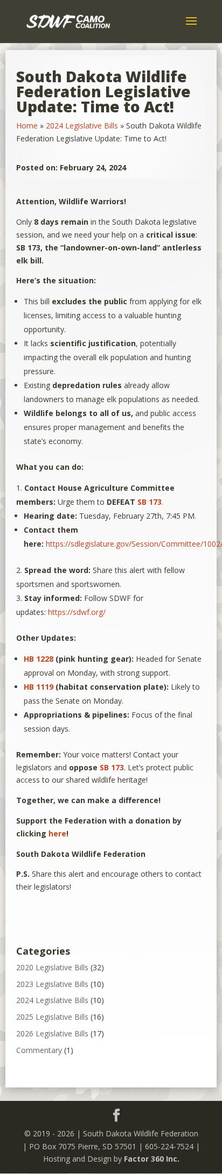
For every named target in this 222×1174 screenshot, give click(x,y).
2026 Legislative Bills (52, 1033)
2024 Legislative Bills (82, 125)
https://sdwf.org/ (77, 612)
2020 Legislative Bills (52, 967)
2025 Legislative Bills (52, 1017)
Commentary (39, 1050)
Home (27, 125)
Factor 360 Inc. (151, 1159)
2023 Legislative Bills (52, 984)
